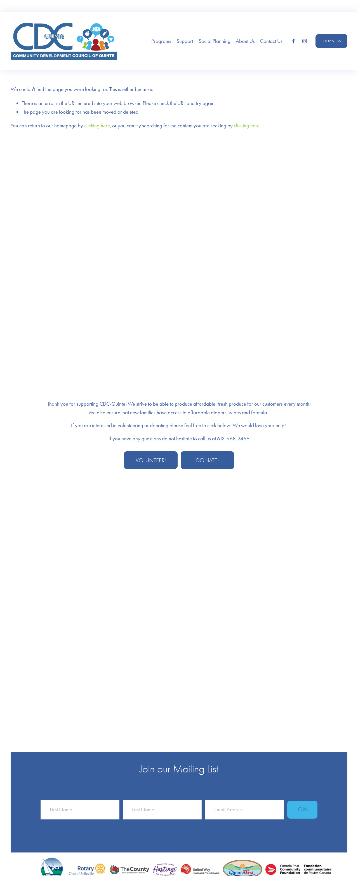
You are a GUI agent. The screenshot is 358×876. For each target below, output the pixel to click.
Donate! (207, 460)
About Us (245, 41)
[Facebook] (293, 41)
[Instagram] (304, 41)
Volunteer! (151, 460)
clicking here (97, 125)
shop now (331, 41)
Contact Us (271, 41)
